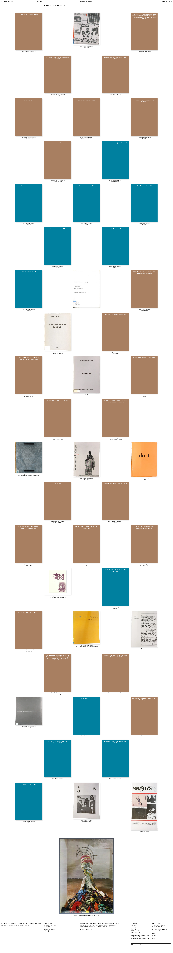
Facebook (133, 925)
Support (154, 937)
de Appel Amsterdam (7, 1)
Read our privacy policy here (88, 929)
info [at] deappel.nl (49, 931)
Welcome (155, 934)
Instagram (134, 923)
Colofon (154, 938)
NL (167, 1)
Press (154, 935)
